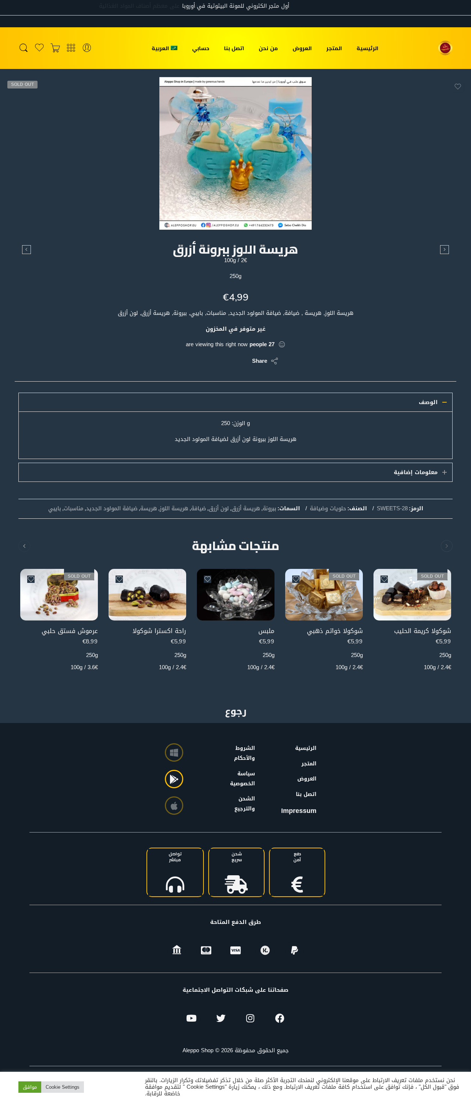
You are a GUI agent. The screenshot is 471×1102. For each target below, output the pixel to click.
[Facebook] (279, 1018)
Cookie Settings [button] (62, 1087)
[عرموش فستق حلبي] (59, 595)
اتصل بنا (234, 48)
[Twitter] (221, 1018)
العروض (302, 48)
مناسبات (74, 509)
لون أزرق (219, 509)
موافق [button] (30, 1087)
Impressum (298, 810)
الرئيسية (367, 48)
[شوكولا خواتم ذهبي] (324, 595)
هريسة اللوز (174, 509)
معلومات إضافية (416, 472)
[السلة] (55, 48)
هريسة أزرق (245, 509)
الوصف (428, 402)
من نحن (268, 48)
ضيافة (198, 509)
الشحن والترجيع (246, 804)
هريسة (148, 509)
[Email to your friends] (196, 361)
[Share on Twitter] (240, 361)
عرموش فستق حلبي (70, 631)
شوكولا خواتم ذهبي (335, 631)
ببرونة (269, 509)
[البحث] (23, 48)
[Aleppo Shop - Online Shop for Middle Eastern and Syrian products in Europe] (445, 48)
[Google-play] (174, 779)
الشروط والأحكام (246, 753)
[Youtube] (191, 1018)
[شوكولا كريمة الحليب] (412, 595)
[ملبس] (444, 249)
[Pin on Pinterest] (210, 361)
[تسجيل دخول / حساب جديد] (87, 48)
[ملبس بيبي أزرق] (26, 249)
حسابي (200, 48)
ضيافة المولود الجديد (112, 509)
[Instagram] (250, 1018)
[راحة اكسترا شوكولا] (147, 595)
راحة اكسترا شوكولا (159, 631)
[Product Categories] (71, 48)
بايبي (54, 509)
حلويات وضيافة (328, 509)
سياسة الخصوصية (246, 779)
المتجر (334, 48)
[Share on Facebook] (225, 361)
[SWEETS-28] (235, 153)
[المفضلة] (458, 87)
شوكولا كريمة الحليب (422, 631)
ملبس (266, 631)
